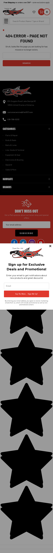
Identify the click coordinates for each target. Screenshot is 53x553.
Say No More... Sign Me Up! (26, 294)
